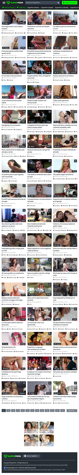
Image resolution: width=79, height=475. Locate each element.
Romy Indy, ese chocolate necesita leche (62, 30)
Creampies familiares (9, 275)
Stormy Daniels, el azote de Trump (62, 78)
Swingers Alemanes (35, 376)
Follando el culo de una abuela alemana (38, 27)
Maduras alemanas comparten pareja (38, 151)
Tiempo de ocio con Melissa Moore (62, 102)
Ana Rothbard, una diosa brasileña (62, 203)
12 (57, 410)
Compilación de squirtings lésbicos (11, 373)
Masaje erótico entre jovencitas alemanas (65, 348)
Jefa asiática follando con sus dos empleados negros (38, 397)
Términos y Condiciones (16, 465)
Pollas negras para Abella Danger (36, 104)
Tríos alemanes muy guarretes (36, 154)
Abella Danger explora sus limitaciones (36, 101)
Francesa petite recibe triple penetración (12, 52)
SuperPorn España (47, 7)
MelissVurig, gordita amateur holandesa (10, 252)
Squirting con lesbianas (10, 376)
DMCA (66, 465)
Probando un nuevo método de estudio (64, 151)
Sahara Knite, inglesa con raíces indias (10, 78)
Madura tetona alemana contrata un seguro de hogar (12, 299)
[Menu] (4, 3)
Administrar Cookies (58, 465)
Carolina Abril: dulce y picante (62, 252)
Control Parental (56, 469)
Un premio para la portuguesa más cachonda (13, 175)
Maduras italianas (8, 30)
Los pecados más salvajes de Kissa (36, 327)
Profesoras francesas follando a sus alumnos (62, 154)
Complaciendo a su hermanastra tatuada (39, 200)
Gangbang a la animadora (11, 125)
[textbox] (41, 2)
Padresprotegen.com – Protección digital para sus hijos (21, 467)
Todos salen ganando (61, 100)
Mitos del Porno (33, 80)
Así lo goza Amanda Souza (10, 349)
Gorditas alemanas (9, 228)
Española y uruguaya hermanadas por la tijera (36, 348)
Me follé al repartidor (35, 302)
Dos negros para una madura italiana (12, 27)
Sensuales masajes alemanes (62, 351)
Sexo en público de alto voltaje (38, 273)
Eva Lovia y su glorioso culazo (62, 55)
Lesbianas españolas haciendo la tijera (36, 351)
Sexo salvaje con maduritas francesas (10, 327)
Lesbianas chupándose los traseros (63, 52)
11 (52, 410)
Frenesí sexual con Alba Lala (10, 55)
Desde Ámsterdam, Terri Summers (10, 127)
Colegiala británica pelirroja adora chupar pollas (37, 126)
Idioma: (32, 456)
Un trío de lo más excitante (12, 76)
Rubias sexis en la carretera (63, 76)
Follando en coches (35, 178)
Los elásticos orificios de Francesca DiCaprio (62, 228)
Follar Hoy (22, 7)
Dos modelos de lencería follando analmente (36, 225)
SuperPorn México (33, 7)
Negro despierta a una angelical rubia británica (39, 249)
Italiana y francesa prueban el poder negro (64, 225)
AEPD (63, 469)
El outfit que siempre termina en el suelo (14, 200)
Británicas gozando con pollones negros (36, 252)
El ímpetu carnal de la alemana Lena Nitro (10, 104)
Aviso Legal (26, 465)
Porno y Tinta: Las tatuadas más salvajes (36, 203)
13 (62, 410)
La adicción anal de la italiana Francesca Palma (10, 154)
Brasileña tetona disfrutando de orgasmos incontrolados (39, 52)
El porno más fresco (61, 277)
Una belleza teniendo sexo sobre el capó (39, 175)
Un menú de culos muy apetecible (35, 323)
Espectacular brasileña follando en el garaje (65, 200)
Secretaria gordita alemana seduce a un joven (12, 225)
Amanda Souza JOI (8, 347)
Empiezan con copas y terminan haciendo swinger (39, 373)
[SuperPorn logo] (14, 3)
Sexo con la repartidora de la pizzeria (37, 299)
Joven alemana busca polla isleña (12, 101)
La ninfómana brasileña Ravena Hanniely (62, 129)
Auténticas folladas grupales (10, 401)
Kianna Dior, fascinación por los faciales (62, 176)
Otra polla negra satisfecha (63, 174)
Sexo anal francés (60, 401)
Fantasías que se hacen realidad (65, 372)
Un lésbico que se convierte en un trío (64, 27)
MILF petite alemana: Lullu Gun (10, 203)
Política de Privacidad (36, 465)
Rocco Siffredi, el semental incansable (62, 302)
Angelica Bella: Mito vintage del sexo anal (39, 77)
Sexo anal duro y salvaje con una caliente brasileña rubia (65, 126)
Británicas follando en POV (62, 327)
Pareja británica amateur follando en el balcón (62, 323)
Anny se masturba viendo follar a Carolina (65, 249)
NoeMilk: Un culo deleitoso (10, 178)
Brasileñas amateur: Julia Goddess (36, 55)
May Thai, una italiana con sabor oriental (36, 401)
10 (47, 410)
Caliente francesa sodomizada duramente (64, 397)
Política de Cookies (47, 465)
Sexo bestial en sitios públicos (36, 275)
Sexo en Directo (10, 7)
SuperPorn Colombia (61, 7)
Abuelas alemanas (34, 30)
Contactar (6, 465)
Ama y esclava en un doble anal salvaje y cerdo (13, 151)
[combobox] (42, 2)
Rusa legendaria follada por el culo (64, 299)
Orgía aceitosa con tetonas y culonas (12, 397)
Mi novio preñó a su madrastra (13, 273)
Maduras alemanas (9, 302)
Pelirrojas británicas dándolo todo (36, 129)
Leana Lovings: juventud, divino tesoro (62, 374)
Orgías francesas (34, 228)
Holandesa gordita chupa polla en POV (13, 249)
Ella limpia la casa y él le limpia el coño (65, 274)
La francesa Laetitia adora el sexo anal (12, 323)
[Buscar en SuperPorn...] (58, 2)
